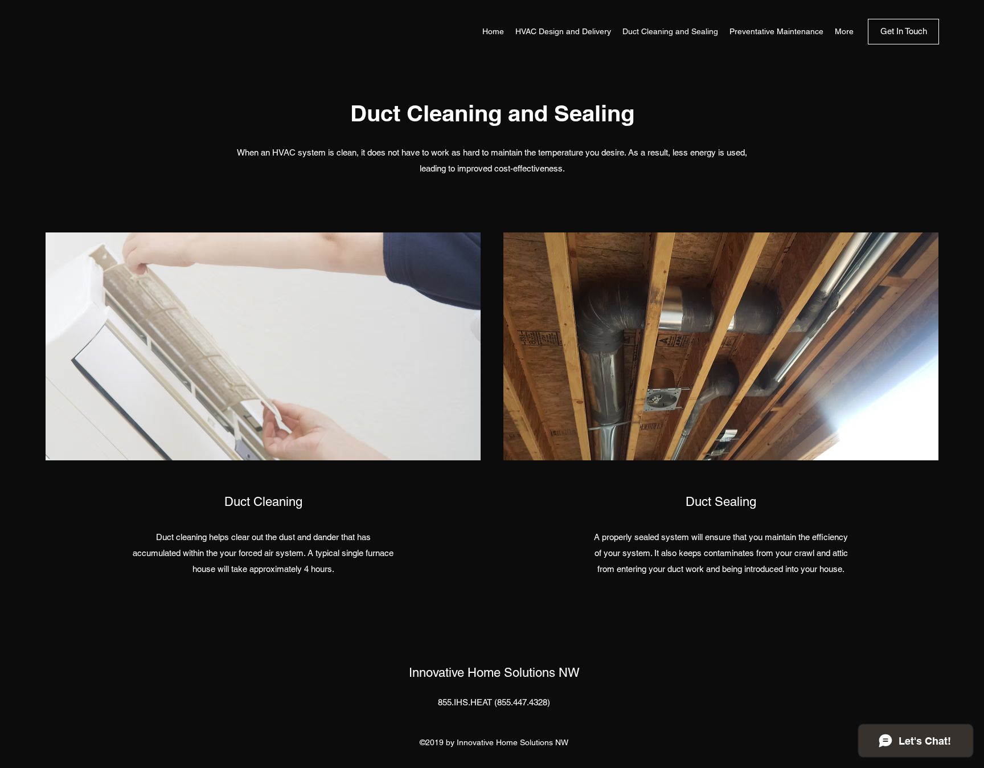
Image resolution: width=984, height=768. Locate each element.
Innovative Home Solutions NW (494, 672)
